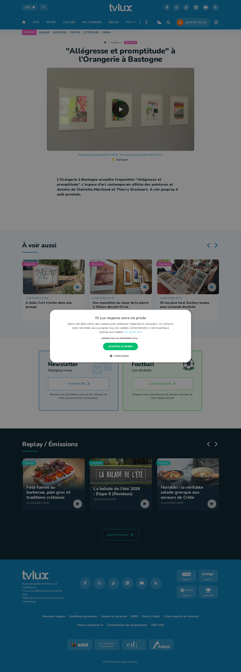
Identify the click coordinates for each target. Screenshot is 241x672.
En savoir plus (133, 332)
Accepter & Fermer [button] (120, 346)
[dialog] (120, 336)
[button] (120, 338)
